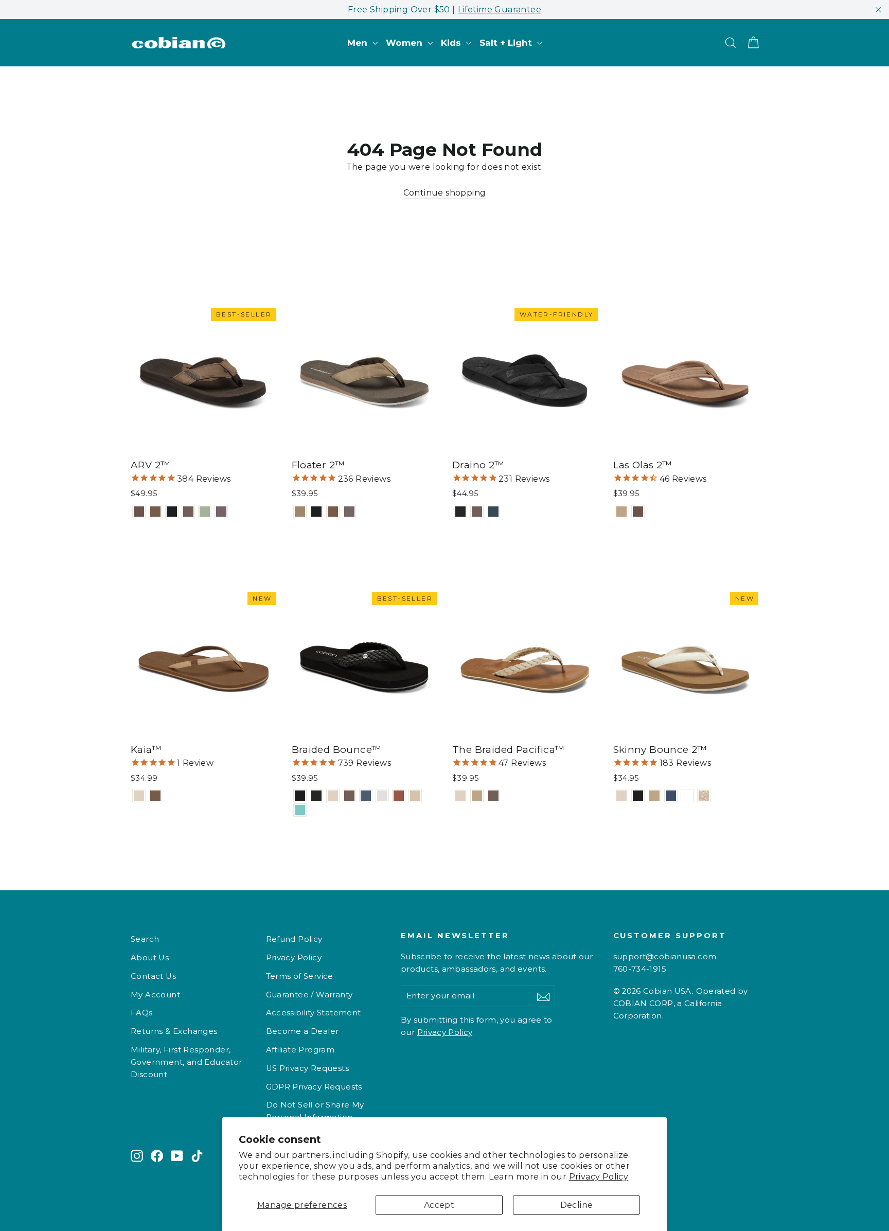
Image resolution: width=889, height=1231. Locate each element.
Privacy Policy (599, 1177)
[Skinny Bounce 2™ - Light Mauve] (687, 795)
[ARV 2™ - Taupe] (221, 511)
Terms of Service (299, 976)
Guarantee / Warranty (309, 994)
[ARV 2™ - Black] (172, 511)
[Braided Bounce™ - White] (382, 795)
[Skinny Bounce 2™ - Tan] (654, 795)
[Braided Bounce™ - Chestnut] (399, 795)
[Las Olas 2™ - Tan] (621, 511)
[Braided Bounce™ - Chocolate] (349, 795)
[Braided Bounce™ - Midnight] (316, 795)
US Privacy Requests (307, 1068)
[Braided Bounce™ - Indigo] (366, 795)
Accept (439, 1205)
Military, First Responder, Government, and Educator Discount (186, 1062)
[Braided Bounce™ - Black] (300, 795)
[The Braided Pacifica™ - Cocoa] (493, 795)
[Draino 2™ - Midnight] (460, 511)
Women (405, 43)
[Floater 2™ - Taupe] (349, 511)
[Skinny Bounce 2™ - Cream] (621, 795)
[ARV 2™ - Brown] (139, 511)
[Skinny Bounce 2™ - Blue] (671, 795)
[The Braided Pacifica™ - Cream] (460, 795)
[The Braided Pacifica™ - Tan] (477, 795)
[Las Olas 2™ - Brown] (638, 511)
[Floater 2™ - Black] (316, 511)
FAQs (142, 1012)
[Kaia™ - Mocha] (155, 795)
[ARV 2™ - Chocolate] (188, 511)
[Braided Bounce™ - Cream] (333, 795)
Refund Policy (294, 939)
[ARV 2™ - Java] (155, 511)
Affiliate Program (300, 1049)
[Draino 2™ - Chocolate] (477, 511)
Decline (576, 1205)
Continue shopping (444, 193)
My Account (155, 994)
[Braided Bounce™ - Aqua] (300, 810)
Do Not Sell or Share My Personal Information (315, 1111)
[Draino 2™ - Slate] (493, 511)
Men (358, 43)
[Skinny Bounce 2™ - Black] (638, 795)
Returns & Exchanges (174, 1031)
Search (145, 939)
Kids (452, 43)
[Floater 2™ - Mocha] (333, 511)
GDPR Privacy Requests (314, 1087)
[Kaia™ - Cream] (139, 795)
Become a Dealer (302, 1031)
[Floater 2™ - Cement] (300, 511)
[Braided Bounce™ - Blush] (415, 795)
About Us (150, 957)
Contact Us (153, 976)
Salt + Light (507, 43)
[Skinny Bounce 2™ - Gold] (704, 795)
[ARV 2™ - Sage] (205, 511)
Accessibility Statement (313, 1012)
